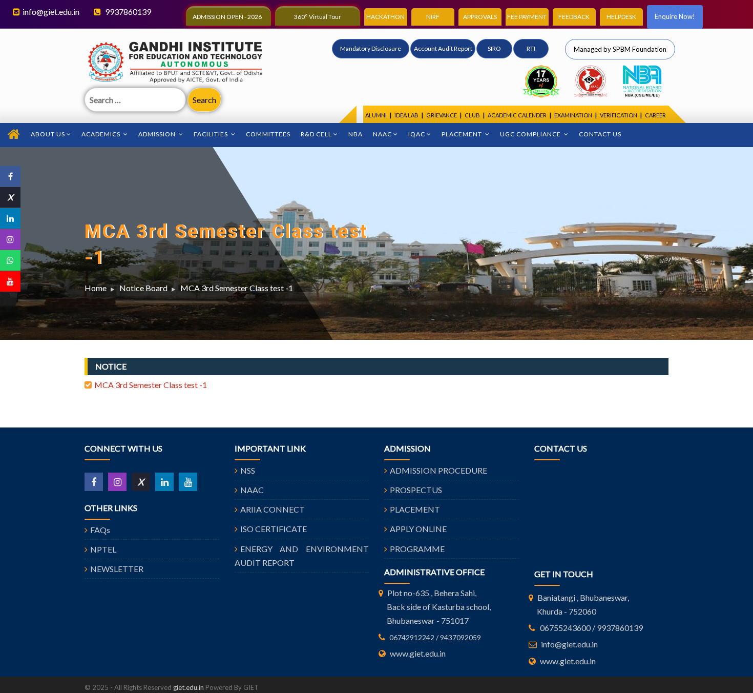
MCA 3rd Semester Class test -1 (236, 288)
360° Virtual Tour (317, 17)
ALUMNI (376, 115)
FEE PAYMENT (527, 17)
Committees (268, 134)
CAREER (655, 115)
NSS (247, 470)
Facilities (211, 134)
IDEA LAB (406, 115)
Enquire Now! (675, 16)
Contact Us (600, 134)
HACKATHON (385, 17)
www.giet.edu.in (418, 653)
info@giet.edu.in (51, 11)
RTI (531, 48)
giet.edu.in (188, 687)
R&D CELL (316, 134)
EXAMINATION (573, 115)
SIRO (494, 48)
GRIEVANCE (441, 115)
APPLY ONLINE (418, 529)
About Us (48, 134)
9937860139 (127, 11)
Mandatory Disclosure (370, 48)
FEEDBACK (574, 17)
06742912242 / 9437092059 (435, 637)
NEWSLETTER (116, 569)
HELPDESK (621, 17)
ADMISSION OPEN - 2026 (227, 17)
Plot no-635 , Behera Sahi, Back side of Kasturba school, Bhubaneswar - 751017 (439, 606)
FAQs (100, 530)
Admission (157, 134)
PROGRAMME (417, 549)
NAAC (382, 134)
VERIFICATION (618, 115)
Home (96, 288)
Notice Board (143, 288)
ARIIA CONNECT (272, 509)
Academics (101, 134)
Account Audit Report (443, 48)
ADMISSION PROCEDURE (438, 470)
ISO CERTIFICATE (273, 529)
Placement (463, 134)
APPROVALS (480, 17)
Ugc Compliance (531, 134)
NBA (355, 134)
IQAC (416, 134)
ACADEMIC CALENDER (517, 115)
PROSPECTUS (416, 490)
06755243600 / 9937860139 (591, 628)
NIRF (433, 17)
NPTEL (103, 549)
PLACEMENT (415, 509)
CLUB (472, 115)
